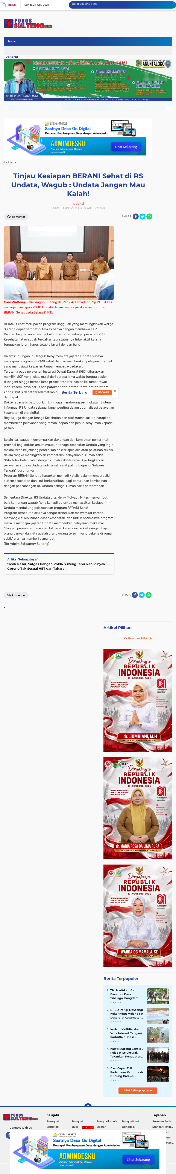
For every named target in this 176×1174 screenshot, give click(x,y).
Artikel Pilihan (117, 627)
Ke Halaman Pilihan (137, 638)
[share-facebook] (136, 217)
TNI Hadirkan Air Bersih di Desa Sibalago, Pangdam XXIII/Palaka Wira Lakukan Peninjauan (125, 994)
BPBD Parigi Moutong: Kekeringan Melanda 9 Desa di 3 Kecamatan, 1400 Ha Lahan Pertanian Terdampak (126, 1014)
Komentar (18, 216)
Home (12, 5)
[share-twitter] (143, 217)
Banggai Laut (130, 1121)
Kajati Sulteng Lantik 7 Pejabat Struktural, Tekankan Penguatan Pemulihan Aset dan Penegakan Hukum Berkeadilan (127, 1053)
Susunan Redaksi (163, 1121)
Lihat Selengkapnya (137, 1090)
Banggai (77, 1121)
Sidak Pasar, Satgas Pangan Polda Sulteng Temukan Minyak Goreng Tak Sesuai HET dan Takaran (56, 566)
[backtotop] (88, 1107)
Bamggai (53, 1121)
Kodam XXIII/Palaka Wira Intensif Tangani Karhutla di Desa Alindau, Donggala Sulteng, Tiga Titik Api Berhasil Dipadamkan (126, 1033)
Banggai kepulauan (109, 1121)
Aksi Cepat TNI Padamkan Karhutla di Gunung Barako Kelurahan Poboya (126, 1072)
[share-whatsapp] (149, 217)
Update (103, 392)
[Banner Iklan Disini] (88, 1151)
